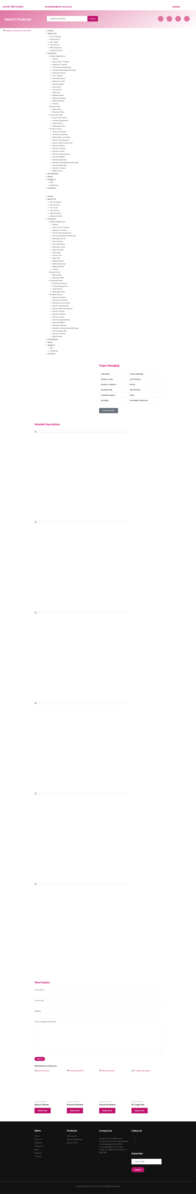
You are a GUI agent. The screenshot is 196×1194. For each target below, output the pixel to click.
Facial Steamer (59, 78)
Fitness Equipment (60, 121)
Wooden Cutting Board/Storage (65, 162)
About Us (52, 33)
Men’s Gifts (57, 109)
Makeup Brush (58, 101)
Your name (39, 990)
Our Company (55, 36)
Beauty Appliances (57, 56)
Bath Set (56, 92)
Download (54, 185)
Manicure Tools (59, 81)
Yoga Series (57, 123)
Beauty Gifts (55, 107)
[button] (118, 193)
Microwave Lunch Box (61, 137)
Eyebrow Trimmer (60, 65)
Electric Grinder (59, 148)
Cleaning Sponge (59, 160)
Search (93, 19)
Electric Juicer (59, 151)
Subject (37, 1011)
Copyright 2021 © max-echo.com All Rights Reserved (98, 1186)
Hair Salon (57, 87)
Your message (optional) (45, 1021)
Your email (38, 1000)
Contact (51, 188)
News (50, 176)
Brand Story (55, 39)
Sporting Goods (56, 115)
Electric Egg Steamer (61, 154)
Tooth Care (57, 90)
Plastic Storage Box (61, 140)
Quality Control (56, 50)
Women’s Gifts (58, 112)
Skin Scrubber (58, 84)
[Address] (173, 3)
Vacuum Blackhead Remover (64, 70)
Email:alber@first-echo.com (58, 6)
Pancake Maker (59, 157)
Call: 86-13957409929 (12, 6)
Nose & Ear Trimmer (61, 62)
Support (51, 179)
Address (176, 6)
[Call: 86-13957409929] (3, 3)
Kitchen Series (56, 129)
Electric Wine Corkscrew (62, 143)
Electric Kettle (59, 146)
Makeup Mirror (58, 95)
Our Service (55, 45)
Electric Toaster (59, 168)
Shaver (55, 59)
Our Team (54, 42)
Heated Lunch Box (60, 134)
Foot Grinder (58, 76)
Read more (42, 1110)
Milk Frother (57, 171)
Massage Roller (59, 126)
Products (51, 53)
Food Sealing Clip (60, 165)
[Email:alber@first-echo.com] (46, 3)
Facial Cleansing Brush (62, 67)
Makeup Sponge (59, 98)
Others (55, 104)
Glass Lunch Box (59, 132)
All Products (72, 1136)
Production (52, 173)
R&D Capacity (55, 48)
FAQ (51, 182)
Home (50, 30)
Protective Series (60, 118)
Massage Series (59, 73)
